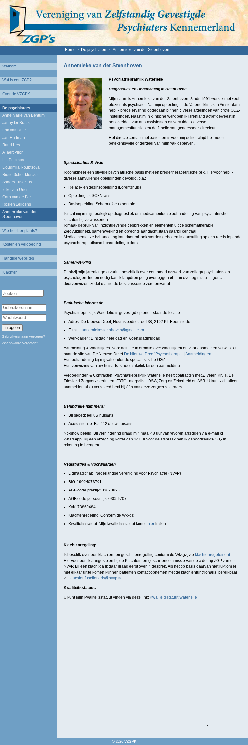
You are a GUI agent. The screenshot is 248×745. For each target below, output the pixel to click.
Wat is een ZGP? (17, 80)
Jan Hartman (13, 137)
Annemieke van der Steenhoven (19, 214)
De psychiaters (16, 108)
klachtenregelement (212, 555)
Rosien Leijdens (16, 204)
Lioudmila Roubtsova (21, 167)
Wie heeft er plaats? (19, 230)
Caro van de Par (16, 197)
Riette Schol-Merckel (20, 174)
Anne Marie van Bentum (23, 115)
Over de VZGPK (16, 94)
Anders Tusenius (17, 182)
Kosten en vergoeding (21, 244)
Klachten (10, 272)
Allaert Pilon (13, 152)
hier (151, 524)
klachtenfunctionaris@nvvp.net (97, 578)
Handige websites (18, 258)
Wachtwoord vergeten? (20, 343)
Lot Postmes (13, 160)
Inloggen (12, 327)
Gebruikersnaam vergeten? (23, 336)
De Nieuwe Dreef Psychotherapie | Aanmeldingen (167, 354)
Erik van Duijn (14, 130)
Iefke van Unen (15, 189)
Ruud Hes (11, 145)
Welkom (9, 66)
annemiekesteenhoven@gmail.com (113, 330)
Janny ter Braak (16, 122)
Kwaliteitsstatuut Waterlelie (173, 597)
